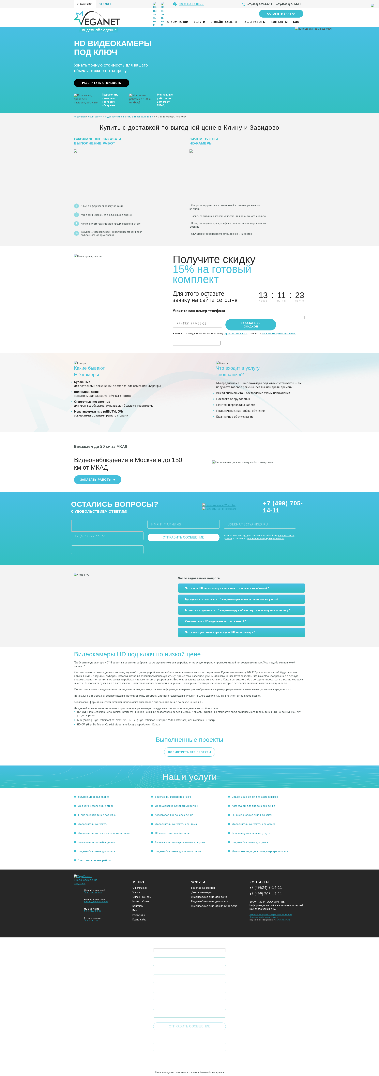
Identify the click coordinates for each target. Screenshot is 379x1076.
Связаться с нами (191, 4)
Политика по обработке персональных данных (271, 914)
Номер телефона (167, 971)
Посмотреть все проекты (189, 752)
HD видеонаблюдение (141, 116)
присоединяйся (92, 910)
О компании (177, 22)
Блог (297, 22)
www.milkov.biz (283, 919)
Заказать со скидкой (251, 324)
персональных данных (235, 333)
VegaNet (105, 4)
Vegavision (80, 116)
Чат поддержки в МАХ (96, 901)
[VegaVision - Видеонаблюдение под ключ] (86, 883)
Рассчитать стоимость (101, 83)
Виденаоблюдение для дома (209, 897)
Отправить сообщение (183, 537)
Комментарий (165, 1005)
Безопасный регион (203, 887)
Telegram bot (91, 919)
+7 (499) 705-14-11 (283, 507)
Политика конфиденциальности (264, 917)
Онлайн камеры (223, 22)
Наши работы (253, 22)
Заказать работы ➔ (97, 479)
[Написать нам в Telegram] (219, 508)
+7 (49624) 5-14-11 (266, 887)
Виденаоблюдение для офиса (209, 901)
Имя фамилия (164, 953)
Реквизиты (138, 915)
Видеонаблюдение (115, 116)
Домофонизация (201, 892)
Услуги (199, 22)
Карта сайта (139, 919)
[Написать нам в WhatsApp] (219, 505)
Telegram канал (93, 892)
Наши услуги (95, 116)
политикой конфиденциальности (279, 333)
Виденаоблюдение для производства (214, 906)
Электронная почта (170, 988)
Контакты (279, 22)
